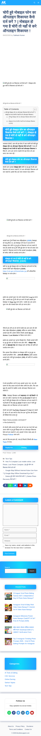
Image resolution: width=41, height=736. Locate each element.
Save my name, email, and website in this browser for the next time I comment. (20, 546)
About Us (11, 726)
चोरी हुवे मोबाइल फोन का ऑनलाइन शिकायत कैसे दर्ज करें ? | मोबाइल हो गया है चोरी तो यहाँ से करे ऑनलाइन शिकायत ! (20, 113)
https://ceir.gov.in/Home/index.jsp (15, 271)
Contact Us (28, 729)
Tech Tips (8, 459)
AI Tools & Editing (11, 673)
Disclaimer (30, 726)
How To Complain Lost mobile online (18, 462)
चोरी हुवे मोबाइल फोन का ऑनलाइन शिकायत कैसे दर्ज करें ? (22, 118)
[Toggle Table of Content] (34, 109)
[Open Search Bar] (34, 2)
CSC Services (10, 676)
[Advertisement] (20, 60)
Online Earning (10, 679)
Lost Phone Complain (15, 464)
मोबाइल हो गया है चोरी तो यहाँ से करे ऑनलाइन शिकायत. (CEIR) (22, 122)
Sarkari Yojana (10, 682)
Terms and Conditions (16, 729)
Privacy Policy (20, 726)
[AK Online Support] (3, 2)
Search (7, 567)
